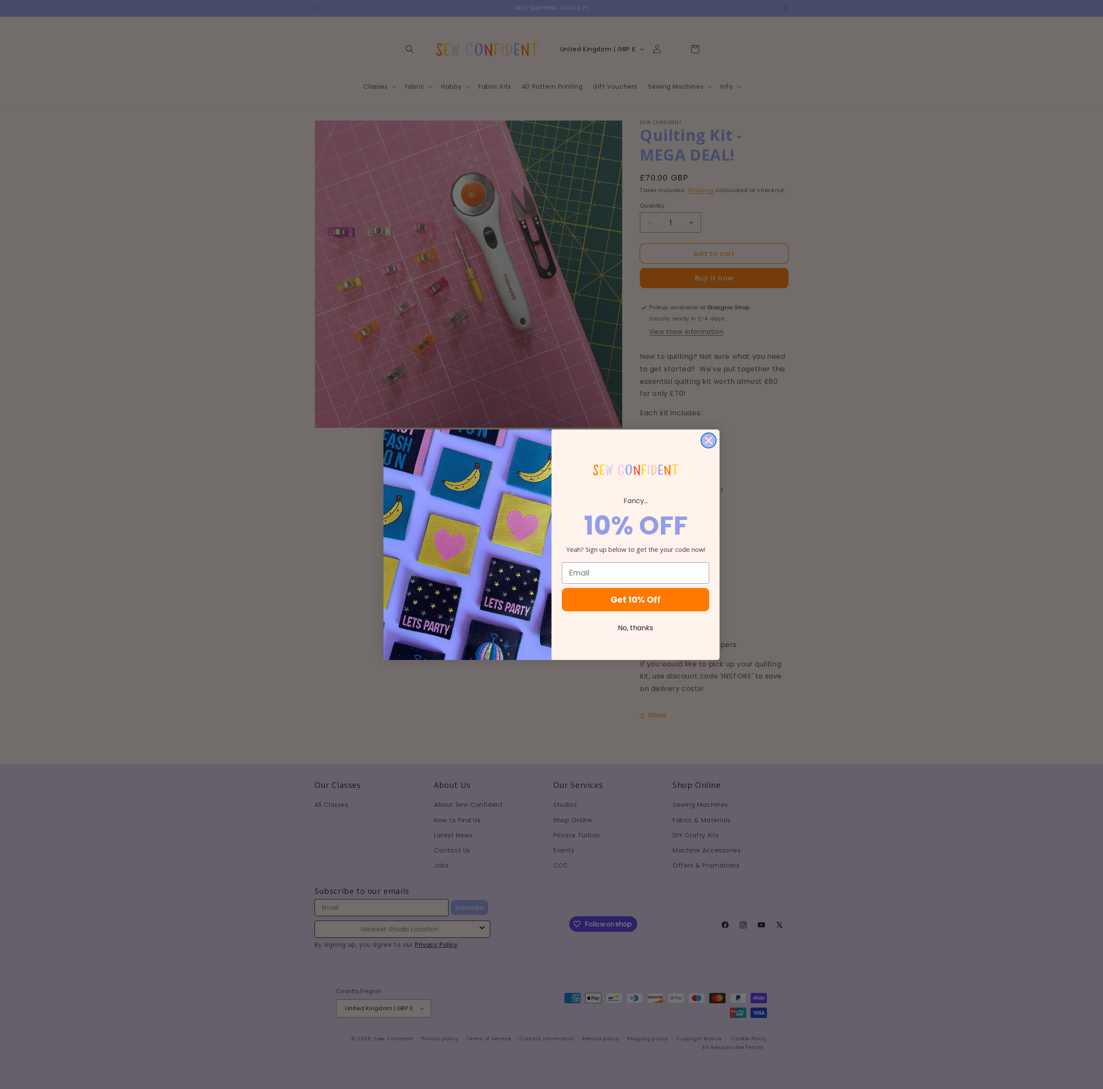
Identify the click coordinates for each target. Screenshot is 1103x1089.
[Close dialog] (708, 440)
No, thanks (635, 628)
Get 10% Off (636, 600)
